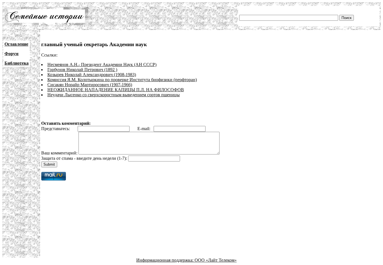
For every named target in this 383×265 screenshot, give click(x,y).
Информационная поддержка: (165, 260)
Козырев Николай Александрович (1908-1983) (91, 74)
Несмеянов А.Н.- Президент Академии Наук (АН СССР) (101, 64)
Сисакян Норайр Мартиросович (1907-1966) (89, 84)
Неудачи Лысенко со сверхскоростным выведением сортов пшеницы (113, 94)
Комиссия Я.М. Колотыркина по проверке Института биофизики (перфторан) (122, 79)
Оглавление (16, 44)
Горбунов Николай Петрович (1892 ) (82, 69)
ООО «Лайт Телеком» (216, 260)
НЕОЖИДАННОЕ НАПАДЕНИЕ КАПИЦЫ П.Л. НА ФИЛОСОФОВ (115, 89)
